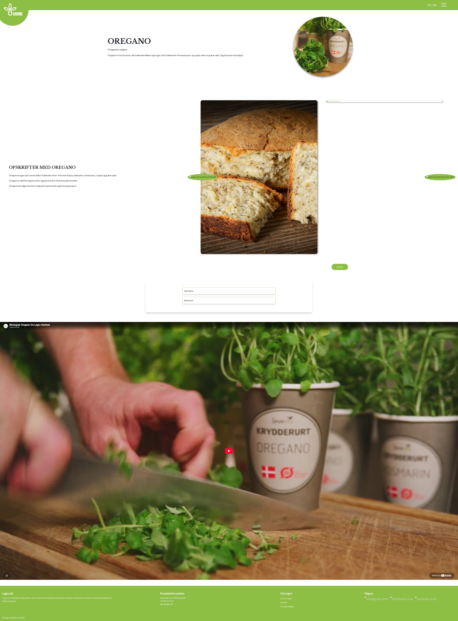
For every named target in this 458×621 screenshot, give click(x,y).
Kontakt (283, 602)
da (434, 5)
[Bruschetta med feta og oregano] (384, 101)
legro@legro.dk (166, 604)
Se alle (340, 267)
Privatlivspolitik (287, 606)
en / (429, 5)
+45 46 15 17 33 (166, 601)
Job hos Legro (286, 598)
